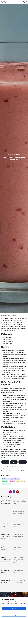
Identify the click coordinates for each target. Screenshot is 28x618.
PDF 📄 (14, 462)
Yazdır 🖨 (5, 462)
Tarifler (9, 154)
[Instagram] (10, 491)
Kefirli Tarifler (5, 481)
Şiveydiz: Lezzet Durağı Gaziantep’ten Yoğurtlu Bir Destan (19, 501)
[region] (14, 607)
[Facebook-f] (14, 491)
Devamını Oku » (15, 505)
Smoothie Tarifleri (16, 478)
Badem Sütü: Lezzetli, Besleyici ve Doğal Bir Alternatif (18, 559)
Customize (14, 611)
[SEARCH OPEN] (24, 2)
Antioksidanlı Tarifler (20, 481)
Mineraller (12, 481)
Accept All (14, 608)
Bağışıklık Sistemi (6, 483)
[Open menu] (26, 1)
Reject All (14, 615)
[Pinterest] (17, 491)
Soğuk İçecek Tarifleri (15, 154)
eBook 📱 (22, 462)
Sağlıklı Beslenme (6, 478)
